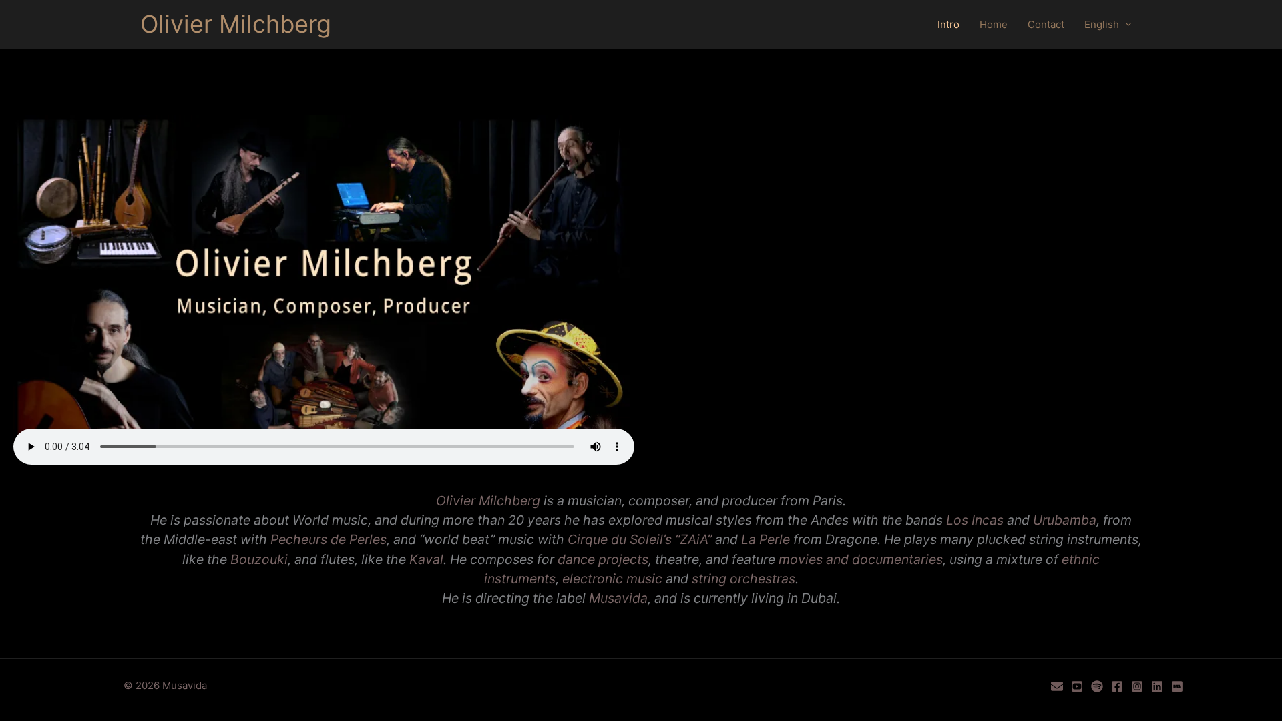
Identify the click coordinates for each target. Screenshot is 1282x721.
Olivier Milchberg (235, 24)
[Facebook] (1117, 686)
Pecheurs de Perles (328, 539)
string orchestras (743, 579)
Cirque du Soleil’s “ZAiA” (640, 539)
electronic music (612, 579)
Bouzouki (259, 559)
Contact (1046, 24)
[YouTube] (1077, 686)
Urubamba (1064, 520)
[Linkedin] (1157, 686)
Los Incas (975, 520)
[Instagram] (1137, 686)
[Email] (1057, 686)
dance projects (603, 559)
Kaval (426, 559)
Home (994, 24)
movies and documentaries (861, 559)
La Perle (765, 539)
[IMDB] (1177, 686)
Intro (948, 24)
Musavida (618, 598)
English (1101, 24)
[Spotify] (1097, 686)
